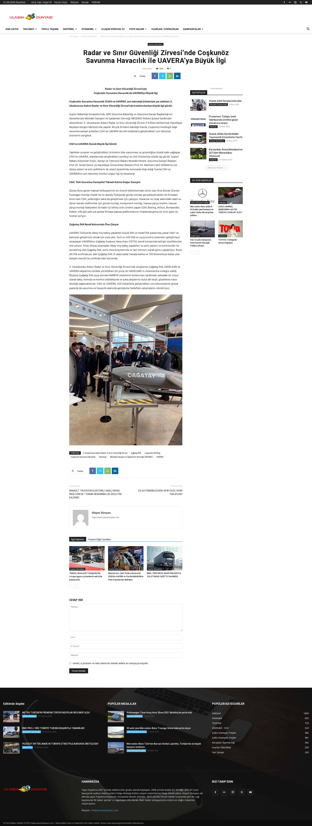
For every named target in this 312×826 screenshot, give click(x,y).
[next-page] (76, 586)
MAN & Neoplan (29, 716)
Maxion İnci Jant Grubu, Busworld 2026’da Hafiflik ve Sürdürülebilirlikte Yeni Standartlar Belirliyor (125, 576)
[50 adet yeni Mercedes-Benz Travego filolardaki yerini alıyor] (116, 732)
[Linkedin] (177, 76)
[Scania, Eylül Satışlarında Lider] (198, 105)
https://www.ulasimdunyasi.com (105, 517)
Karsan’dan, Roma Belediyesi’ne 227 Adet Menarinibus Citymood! (225, 152)
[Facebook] (284, 2)
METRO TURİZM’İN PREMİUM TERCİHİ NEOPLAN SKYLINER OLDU (56, 712)
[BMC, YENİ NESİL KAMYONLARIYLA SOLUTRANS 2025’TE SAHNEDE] (164, 558)
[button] (308, 29)
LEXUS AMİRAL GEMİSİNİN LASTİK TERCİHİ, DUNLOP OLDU (230, 209)
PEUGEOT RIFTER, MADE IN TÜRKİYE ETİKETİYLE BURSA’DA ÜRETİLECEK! (60, 743)
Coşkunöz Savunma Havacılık (83, 457)
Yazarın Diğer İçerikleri (99, 539)
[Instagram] (295, 2)
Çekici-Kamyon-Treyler (200, 202)
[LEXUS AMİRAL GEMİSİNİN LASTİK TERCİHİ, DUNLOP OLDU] (230, 195)
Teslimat (28, 29)
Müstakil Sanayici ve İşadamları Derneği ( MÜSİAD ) (131, 457)
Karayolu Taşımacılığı (218, 104)
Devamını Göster (215, 167)
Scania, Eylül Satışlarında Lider (225, 101)
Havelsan (103, 457)
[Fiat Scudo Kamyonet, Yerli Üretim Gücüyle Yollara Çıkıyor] (202, 228)
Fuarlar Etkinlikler (89, 36)
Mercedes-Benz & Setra (137, 732)
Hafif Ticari (195, 236)
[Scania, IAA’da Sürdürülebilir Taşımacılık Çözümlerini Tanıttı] (198, 138)
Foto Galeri (136, 29)
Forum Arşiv (60, 2)
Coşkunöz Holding (152, 453)
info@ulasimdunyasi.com (104, 810)
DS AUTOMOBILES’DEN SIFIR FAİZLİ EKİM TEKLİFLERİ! (160, 492)
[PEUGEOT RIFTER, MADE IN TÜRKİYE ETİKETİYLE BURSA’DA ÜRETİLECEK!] (11, 748)
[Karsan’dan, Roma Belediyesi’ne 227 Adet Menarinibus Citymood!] (198, 153)
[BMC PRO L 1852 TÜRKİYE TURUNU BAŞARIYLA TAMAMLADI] (11, 732)
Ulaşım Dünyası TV (113, 29)
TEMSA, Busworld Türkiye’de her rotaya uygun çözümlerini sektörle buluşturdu (85, 576)
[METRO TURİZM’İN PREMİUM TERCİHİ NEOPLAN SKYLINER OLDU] (11, 716)
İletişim (74, 2)
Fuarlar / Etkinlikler (165, 29)
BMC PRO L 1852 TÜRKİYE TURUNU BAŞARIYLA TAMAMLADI (53, 728)
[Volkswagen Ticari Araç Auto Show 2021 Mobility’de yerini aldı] (116, 716)
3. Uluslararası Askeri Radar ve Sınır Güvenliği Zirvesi (105, 453)
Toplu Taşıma (49, 29)
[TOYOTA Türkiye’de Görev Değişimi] (230, 228)
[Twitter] (300, 2)
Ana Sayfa (12, 29)
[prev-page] (71, 586)
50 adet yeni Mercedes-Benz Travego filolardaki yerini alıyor (159, 728)
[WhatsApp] (170, 76)
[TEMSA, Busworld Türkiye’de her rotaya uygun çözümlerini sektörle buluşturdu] (87, 558)
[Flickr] (289, 2)
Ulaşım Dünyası (101, 512)
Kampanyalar (192, 29)
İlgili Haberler (77, 539)
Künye (85, 2)
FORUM (96, 2)
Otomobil (88, 29)
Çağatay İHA (136, 453)
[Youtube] (306, 2)
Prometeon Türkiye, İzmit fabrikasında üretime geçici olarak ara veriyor (223, 119)
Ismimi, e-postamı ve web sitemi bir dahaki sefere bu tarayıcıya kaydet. (110, 663)
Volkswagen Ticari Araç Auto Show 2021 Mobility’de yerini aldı (159, 712)
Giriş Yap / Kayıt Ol (41, 2)
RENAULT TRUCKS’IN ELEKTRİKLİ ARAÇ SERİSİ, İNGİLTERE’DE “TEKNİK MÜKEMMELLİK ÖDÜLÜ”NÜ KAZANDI (95, 494)
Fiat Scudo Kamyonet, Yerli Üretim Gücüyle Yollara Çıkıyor (201, 243)
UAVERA (159, 457)
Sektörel (68, 29)
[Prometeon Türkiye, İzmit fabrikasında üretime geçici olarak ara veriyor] (198, 120)
